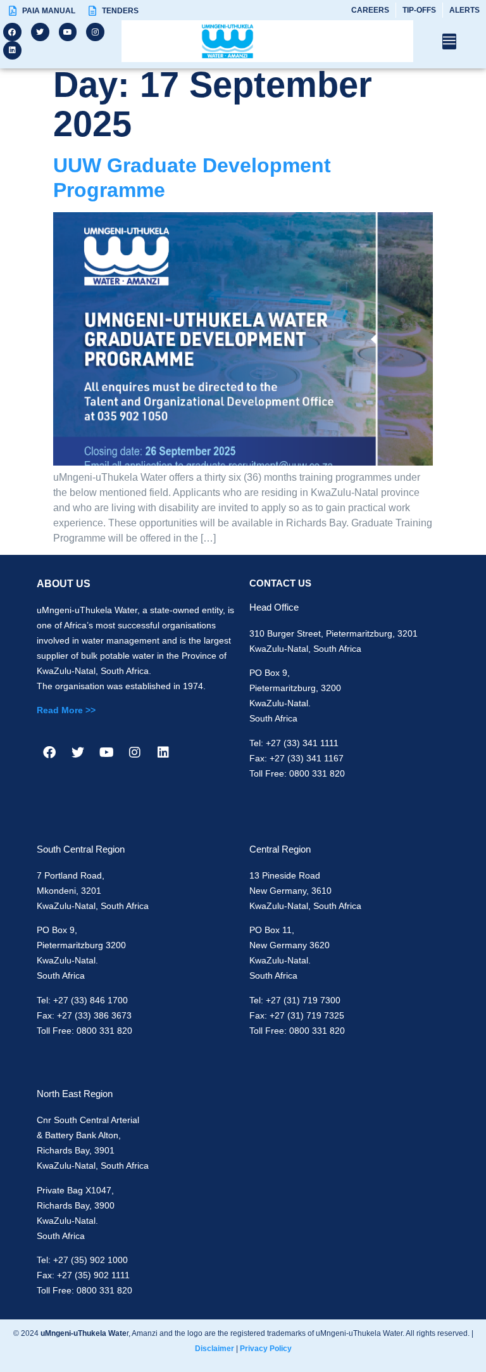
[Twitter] (40, 32)
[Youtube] (68, 32)
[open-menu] (449, 41)
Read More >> (66, 710)
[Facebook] (12, 32)
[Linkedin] (12, 50)
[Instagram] (95, 32)
